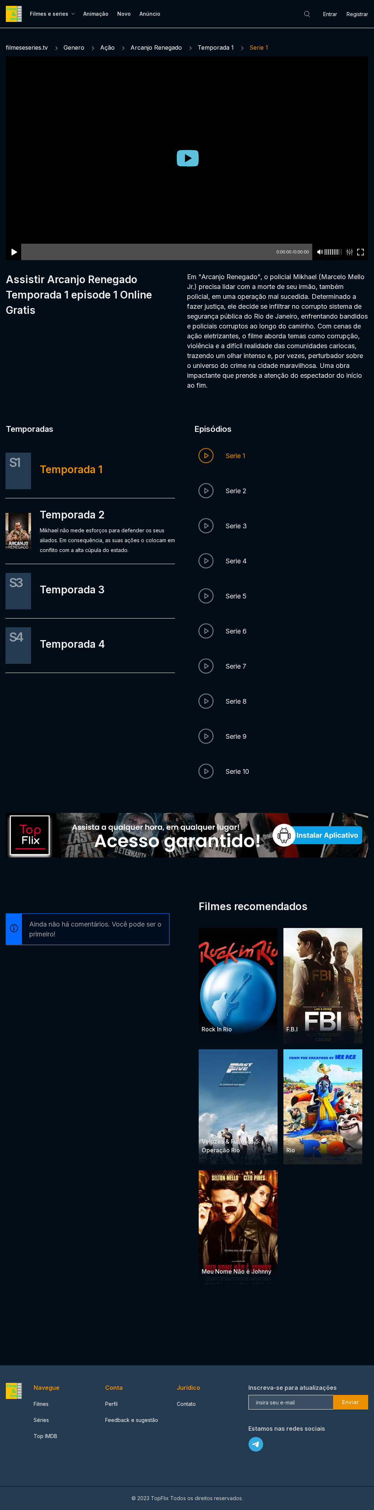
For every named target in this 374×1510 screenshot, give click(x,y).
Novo (124, 14)
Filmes (41, 1404)
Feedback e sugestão (131, 1420)
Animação (95, 14)
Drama (295, 1015)
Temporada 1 (216, 47)
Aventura (212, 1015)
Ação (107, 47)
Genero (74, 47)
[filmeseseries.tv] (15, 14)
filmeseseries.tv (27, 47)
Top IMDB (45, 1436)
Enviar (350, 1402)
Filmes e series (49, 14)
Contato (186, 1404)
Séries (41, 1420)
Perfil (111, 1404)
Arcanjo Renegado (156, 47)
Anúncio (150, 14)
